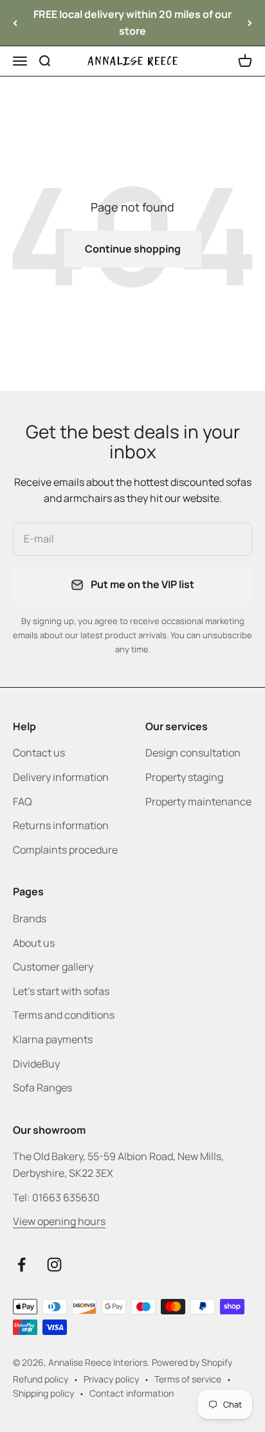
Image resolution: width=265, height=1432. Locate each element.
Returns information (61, 825)
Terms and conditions (63, 1015)
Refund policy (40, 1379)
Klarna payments (53, 1039)
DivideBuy (36, 1064)
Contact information (131, 1393)
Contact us (39, 753)
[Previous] (15, 22)
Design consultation (193, 753)
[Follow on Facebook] (21, 1264)
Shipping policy (43, 1393)
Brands (29, 918)
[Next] (250, 22)
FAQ (22, 801)
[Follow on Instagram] (54, 1264)
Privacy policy (111, 1379)
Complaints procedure (65, 850)
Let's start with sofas (61, 991)
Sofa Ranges (42, 1087)
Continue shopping (133, 249)
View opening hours (59, 1221)
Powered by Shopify (192, 1362)
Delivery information (61, 777)
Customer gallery (53, 967)
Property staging (184, 777)
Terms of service (187, 1379)
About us (34, 943)
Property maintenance (198, 801)
